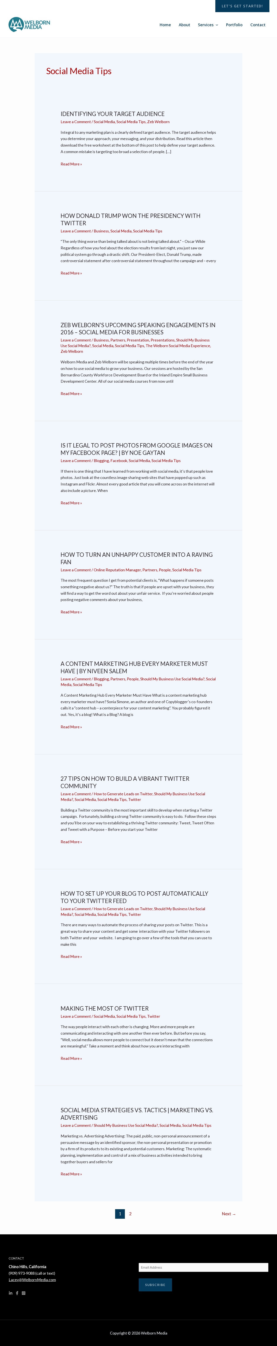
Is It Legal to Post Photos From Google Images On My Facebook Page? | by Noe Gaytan (137, 449)
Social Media (104, 121)
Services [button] (206, 24)
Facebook (118, 460)
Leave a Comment (76, 121)
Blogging (101, 460)
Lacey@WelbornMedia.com (32, 1279)
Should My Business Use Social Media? (172, 678)
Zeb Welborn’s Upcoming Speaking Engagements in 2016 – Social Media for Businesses (138, 329)
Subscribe (155, 1285)
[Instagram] (24, 1293)
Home (165, 24)
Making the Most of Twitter (105, 1008)
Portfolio (234, 24)
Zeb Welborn (158, 121)
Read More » (71, 163)
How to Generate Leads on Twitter (123, 793)
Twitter (134, 799)
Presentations (163, 340)
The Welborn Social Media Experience (178, 345)
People (165, 569)
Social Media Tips (131, 121)
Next (229, 1213)
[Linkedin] (11, 1293)
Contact (258, 24)
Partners (117, 340)
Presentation (138, 340)
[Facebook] (17, 1293)
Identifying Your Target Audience (113, 113)
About (184, 24)
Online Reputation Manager (117, 569)
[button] (242, 6)
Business (101, 231)
